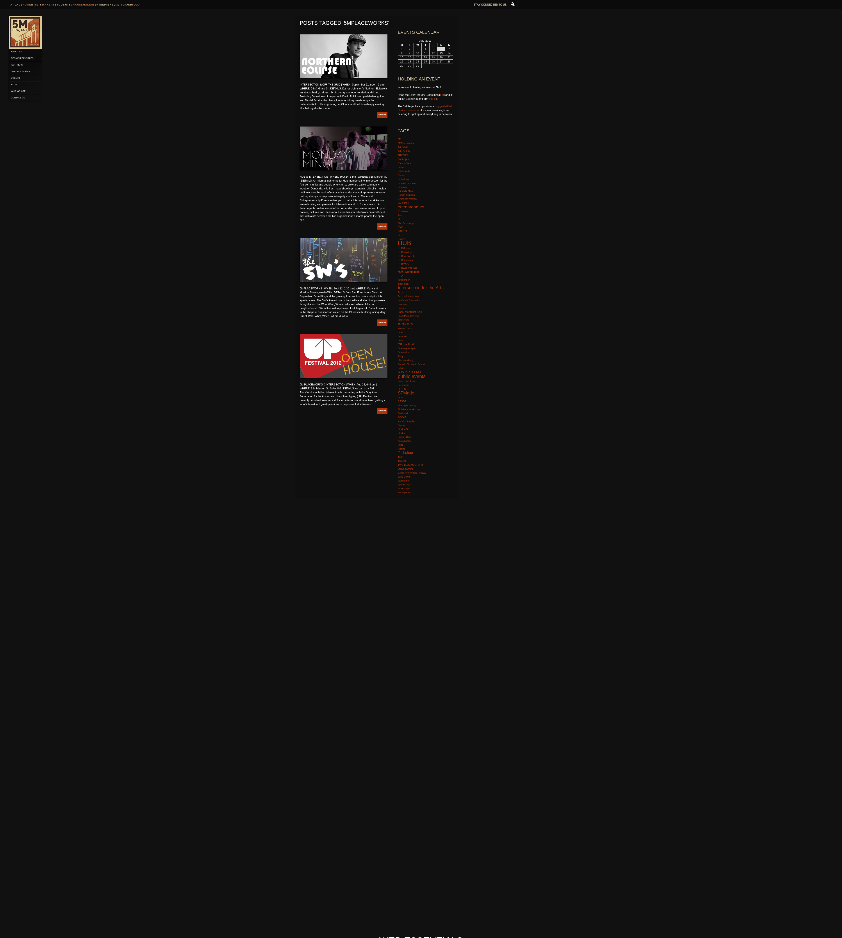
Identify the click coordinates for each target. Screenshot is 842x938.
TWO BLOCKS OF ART (410, 465)
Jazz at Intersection (408, 296)
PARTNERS (17, 65)
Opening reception (407, 348)
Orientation (403, 352)
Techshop (405, 453)
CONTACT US (18, 97)
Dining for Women (407, 199)
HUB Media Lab (406, 256)
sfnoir (401, 397)
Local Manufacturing (410, 312)
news (400, 340)
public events (412, 376)
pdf (442, 94)
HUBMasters (405, 248)
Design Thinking (406, 195)
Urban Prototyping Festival (412, 472)
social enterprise (406, 421)
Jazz (400, 292)
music (401, 332)
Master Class (405, 328)
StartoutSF (403, 429)
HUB (404, 242)
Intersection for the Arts (421, 287)
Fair (400, 215)
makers (405, 323)
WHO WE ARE (18, 91)
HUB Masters (405, 252)
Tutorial (402, 461)
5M (399, 139)
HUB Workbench (408, 271)
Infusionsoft (404, 279)
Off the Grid (406, 344)
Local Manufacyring (408, 316)
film (400, 219)
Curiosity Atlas (405, 191)
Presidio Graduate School (411, 364)
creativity (402, 187)
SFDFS (402, 389)
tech (400, 444)
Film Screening (406, 223)
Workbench (404, 480)
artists (403, 155)
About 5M (16, 51)
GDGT (401, 235)
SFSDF (402, 401)
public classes (409, 372)
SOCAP (402, 417)
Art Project (403, 159)
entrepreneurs (411, 206)
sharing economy (407, 405)
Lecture (402, 308)
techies (401, 449)
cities (401, 167)
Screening (403, 385)
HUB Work (403, 264)
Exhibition (403, 211)
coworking (403, 179)
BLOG (14, 84)
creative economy (407, 183)
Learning (402, 304)
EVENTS (15, 78)
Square (401, 425)
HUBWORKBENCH (408, 268)
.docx (433, 98)
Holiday (402, 239)
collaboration (404, 171)
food (400, 227)
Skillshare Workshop (409, 409)
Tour (400, 457)
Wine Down (404, 476)
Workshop (404, 484)
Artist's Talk (404, 151)
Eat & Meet (403, 203)
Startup (401, 433)
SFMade (406, 393)
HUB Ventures (405, 260)
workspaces (404, 492)
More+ (382, 114)
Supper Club (404, 437)
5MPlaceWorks (20, 71)
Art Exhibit (403, 147)
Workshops (404, 488)
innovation (403, 283)
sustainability (404, 441)
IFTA (400, 275)
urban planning (405, 468)
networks (403, 336)
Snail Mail (403, 413)
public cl (402, 368)
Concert (402, 175)
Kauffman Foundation (409, 300)
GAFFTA (402, 231)
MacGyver (403, 320)
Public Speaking (406, 381)
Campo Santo (405, 163)
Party (400, 356)
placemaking (405, 360)
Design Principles (22, 58)
